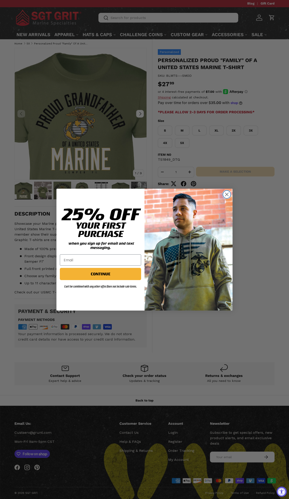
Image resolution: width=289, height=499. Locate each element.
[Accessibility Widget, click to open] (282, 492)
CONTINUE (100, 274)
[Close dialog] (227, 194)
